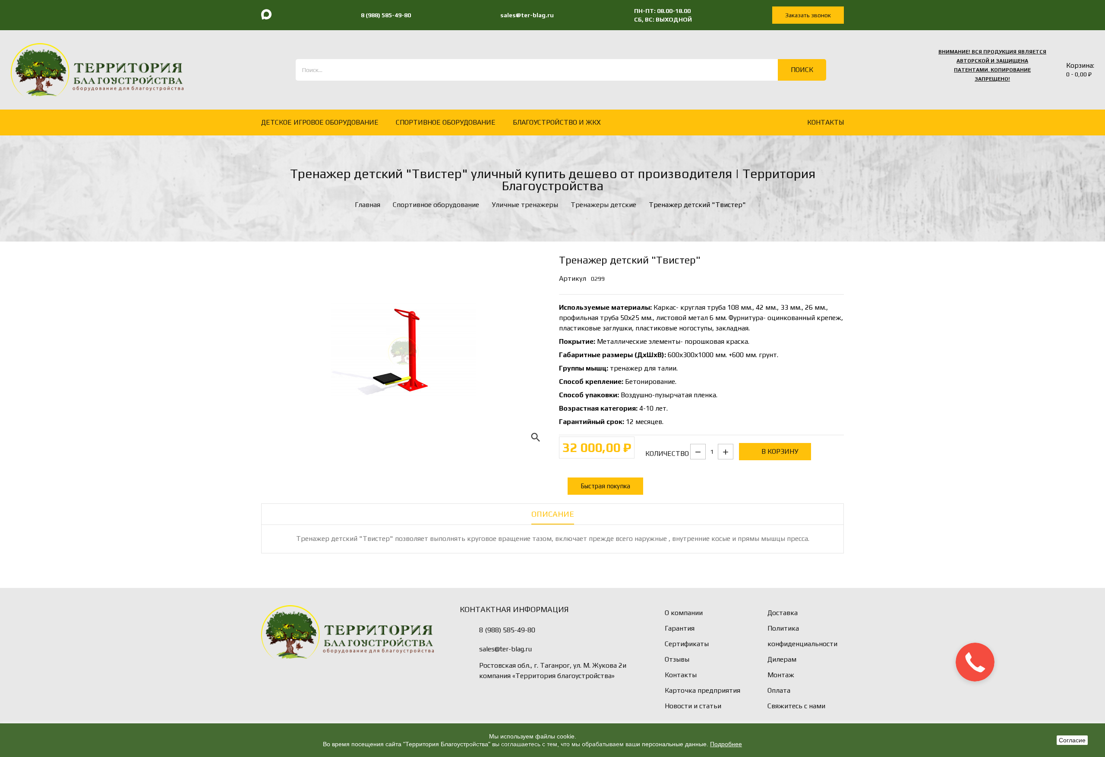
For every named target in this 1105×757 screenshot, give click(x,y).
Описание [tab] (552, 513)
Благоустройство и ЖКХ (557, 122)
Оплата (778, 690)
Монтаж (780, 675)
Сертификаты (687, 644)
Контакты (681, 675)
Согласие (1072, 740)
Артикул (572, 278)
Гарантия (680, 628)
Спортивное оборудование (446, 122)
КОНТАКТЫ (825, 122)
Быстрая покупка (605, 486)
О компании (684, 613)
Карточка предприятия (702, 690)
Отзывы (677, 659)
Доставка (782, 613)
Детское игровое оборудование (320, 122)
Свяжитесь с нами (796, 706)
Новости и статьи (693, 706)
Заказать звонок (808, 15)
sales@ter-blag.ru (505, 649)
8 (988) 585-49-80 (507, 630)
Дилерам (781, 659)
